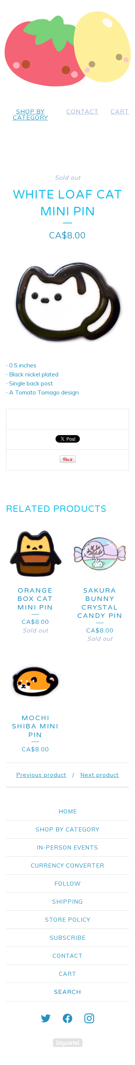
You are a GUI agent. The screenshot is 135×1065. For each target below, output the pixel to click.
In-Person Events (67, 847)
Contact (82, 111)
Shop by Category (30, 114)
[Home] (67, 48)
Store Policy (67, 919)
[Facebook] (67, 1018)
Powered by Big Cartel (67, 1042)
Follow (67, 883)
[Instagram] (89, 1018)
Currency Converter (67, 865)
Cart (120, 111)
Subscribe (68, 937)
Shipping (67, 901)
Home (67, 811)
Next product (99, 774)
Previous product (41, 774)
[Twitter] (46, 1018)
